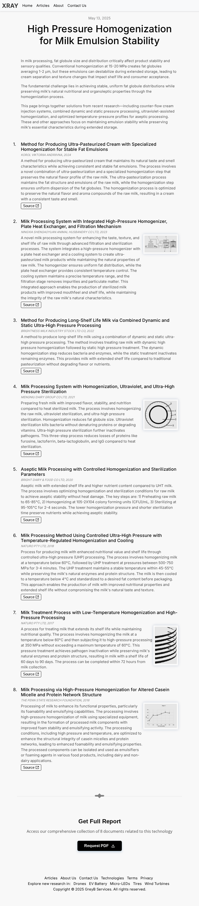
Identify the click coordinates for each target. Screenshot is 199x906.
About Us (68, 878)
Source (28, 206)
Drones (80, 884)
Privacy (147, 878)
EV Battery (98, 884)
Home (27, 5)
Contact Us (76, 5)
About (58, 5)
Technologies (112, 878)
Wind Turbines (157, 884)
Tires (137, 884)
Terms (132, 878)
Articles (43, 5)
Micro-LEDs (120, 884)
